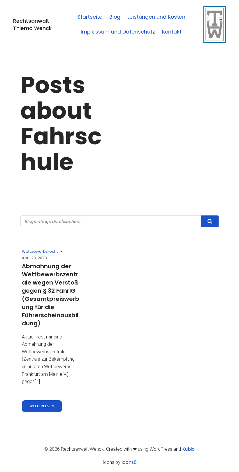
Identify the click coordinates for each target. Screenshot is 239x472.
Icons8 (129, 462)
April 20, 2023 (34, 258)
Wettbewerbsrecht (40, 251)
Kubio (188, 449)
